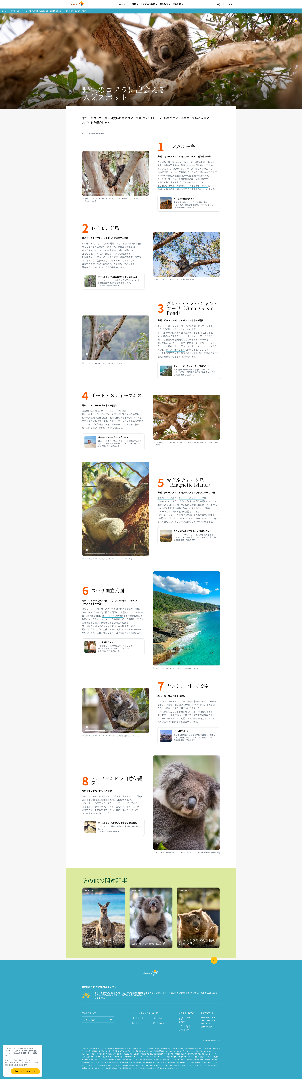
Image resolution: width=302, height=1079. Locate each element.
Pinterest (160, 1023)
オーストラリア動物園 (112, 615)
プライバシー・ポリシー (184, 1018)
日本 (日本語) (89, 1019)
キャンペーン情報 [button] (127, 4)
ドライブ (161, 329)
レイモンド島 (88, 243)
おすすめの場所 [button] (147, 4)
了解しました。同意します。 (25, 1071)
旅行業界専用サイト (208, 1017)
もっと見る (99, 997)
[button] (87, 189)
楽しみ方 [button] (164, 4)
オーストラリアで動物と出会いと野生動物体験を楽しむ (43, 11)
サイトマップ (184, 1030)
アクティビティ (16, 11)
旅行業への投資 (206, 1026)
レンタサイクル (114, 260)
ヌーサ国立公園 (89, 626)
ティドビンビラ (110, 796)
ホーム (4, 11)
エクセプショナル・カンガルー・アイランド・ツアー (182, 185)
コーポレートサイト (208, 1020)
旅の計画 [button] (176, 4)
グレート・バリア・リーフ (191, 498)
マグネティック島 (165, 498)
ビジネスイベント (207, 1023)
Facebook (139, 1018)
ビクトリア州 (129, 243)
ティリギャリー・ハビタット (119, 424)
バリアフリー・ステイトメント (184, 1026)
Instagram (161, 1018)
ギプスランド (103, 243)
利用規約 (182, 1022)
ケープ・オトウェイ (175, 349)
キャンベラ (87, 796)
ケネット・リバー (197, 339)
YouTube (139, 1023)
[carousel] (115, 173)
